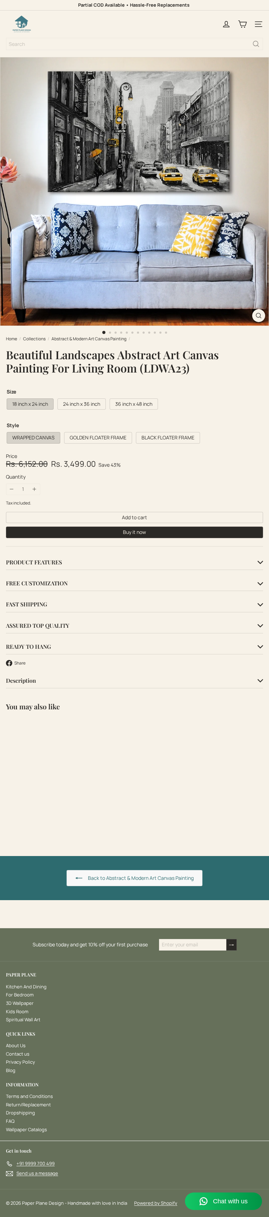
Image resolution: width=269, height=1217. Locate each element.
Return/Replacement (28, 1104)
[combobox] (134, 44)
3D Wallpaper (20, 1003)
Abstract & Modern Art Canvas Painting (88, 338)
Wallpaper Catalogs (26, 1129)
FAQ (10, 1121)
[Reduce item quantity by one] (12, 489)
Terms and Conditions (29, 1096)
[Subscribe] (231, 945)
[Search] (256, 44)
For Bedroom (20, 995)
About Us (16, 1045)
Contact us (17, 1054)
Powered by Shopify (155, 1203)
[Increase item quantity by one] (34, 489)
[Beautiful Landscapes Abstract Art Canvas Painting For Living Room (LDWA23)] (49, 779)
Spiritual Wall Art (23, 1019)
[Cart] (242, 24)
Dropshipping (20, 1113)
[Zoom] (258, 315)
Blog (10, 1070)
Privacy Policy (20, 1062)
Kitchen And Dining (26, 986)
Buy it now (134, 532)
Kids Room (17, 1011)
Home (11, 338)
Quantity (16, 477)
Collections (34, 338)
